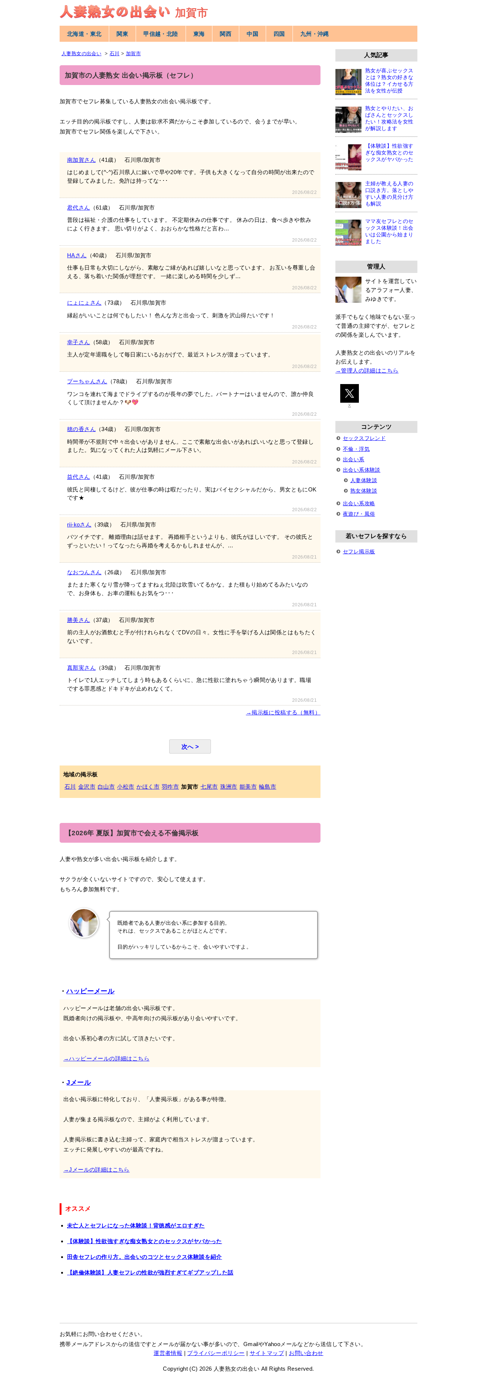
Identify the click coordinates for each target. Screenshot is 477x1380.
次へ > (190, 746)
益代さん (78, 477)
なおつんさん (84, 572)
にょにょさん (84, 302)
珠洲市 (228, 786)
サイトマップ (267, 1353)
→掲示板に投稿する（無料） (283, 712)
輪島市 (267, 786)
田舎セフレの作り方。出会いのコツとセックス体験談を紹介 (144, 1257)
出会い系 (353, 459)
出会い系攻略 (359, 503)
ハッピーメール (90, 991)
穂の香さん (81, 429)
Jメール (78, 1082)
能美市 (248, 786)
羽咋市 (170, 786)
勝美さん (78, 620)
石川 (70, 786)
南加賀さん (81, 160)
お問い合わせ (306, 1353)
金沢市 (86, 786)
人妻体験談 (363, 480)
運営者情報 (168, 1353)
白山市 (106, 786)
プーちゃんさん (87, 381)
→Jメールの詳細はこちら (96, 1169)
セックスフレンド (364, 438)
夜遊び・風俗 (359, 514)
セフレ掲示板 (359, 551)
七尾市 (209, 786)
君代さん (78, 207)
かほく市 (147, 786)
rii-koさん (79, 524)
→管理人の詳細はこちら (366, 370)
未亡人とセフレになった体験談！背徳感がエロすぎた (136, 1225)
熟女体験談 (363, 491)
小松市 (125, 786)
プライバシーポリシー (215, 1353)
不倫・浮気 (356, 449)
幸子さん (78, 342)
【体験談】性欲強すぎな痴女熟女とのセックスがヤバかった (144, 1241)
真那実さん (81, 667)
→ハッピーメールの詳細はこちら (106, 1058)
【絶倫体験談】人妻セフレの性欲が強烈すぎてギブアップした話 (150, 1272)
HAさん (77, 255)
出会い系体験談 (361, 470)
